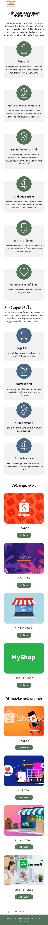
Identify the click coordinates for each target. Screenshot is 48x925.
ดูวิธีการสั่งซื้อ (24, 748)
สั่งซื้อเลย (24, 535)
